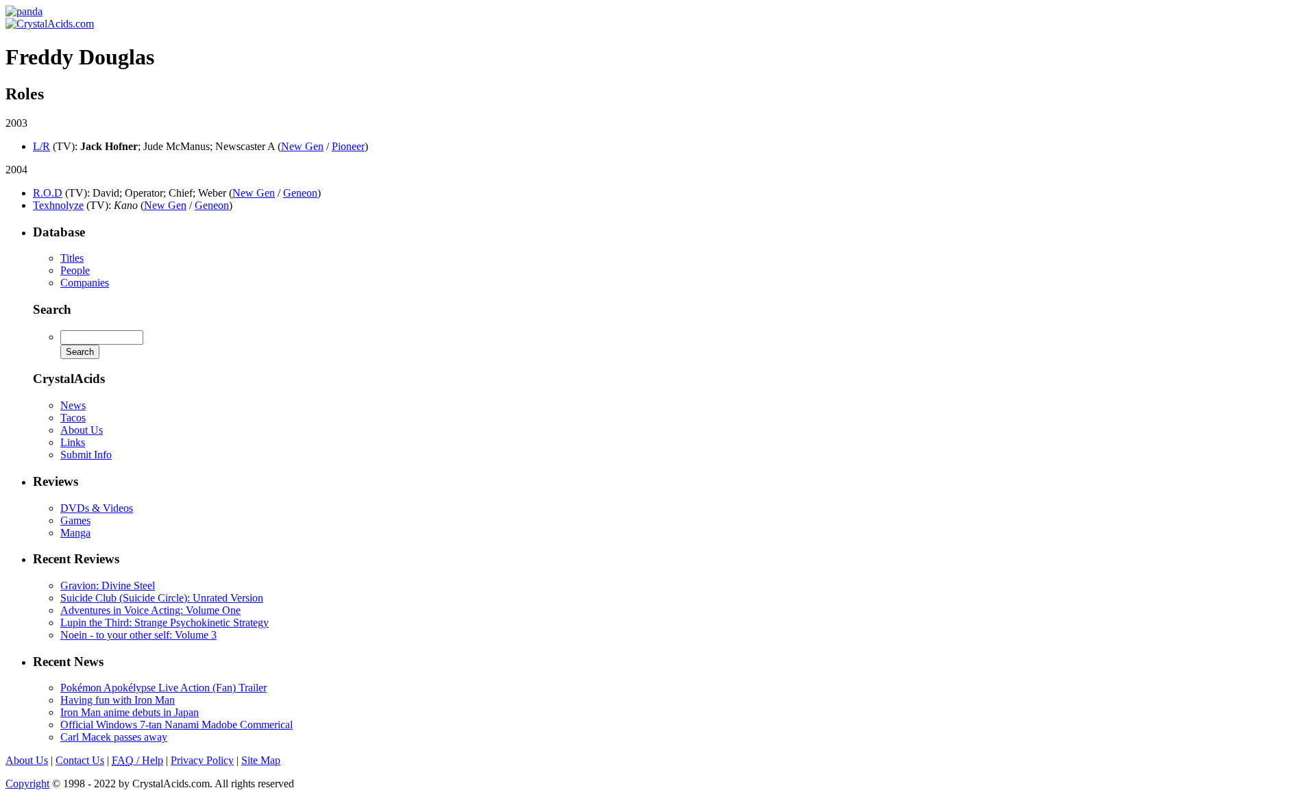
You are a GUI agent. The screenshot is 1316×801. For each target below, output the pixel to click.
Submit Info (86, 454)
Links (72, 442)
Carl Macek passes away (113, 737)
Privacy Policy (202, 760)
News (73, 405)
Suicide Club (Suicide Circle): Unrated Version (161, 598)
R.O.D (47, 193)
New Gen (302, 146)
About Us (81, 430)
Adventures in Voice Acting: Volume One (150, 610)
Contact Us (80, 760)
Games (75, 520)
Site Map (260, 760)
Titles (72, 258)
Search (52, 309)
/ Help (137, 760)
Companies (84, 282)
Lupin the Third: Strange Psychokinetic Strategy (164, 622)
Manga (75, 533)
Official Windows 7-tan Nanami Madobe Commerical (176, 724)
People (75, 270)
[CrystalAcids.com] (23, 11)
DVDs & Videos (96, 508)
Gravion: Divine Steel (107, 585)
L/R (41, 146)
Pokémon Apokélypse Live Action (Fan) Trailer (163, 687)
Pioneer (348, 146)
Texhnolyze (58, 205)
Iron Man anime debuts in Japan (129, 712)
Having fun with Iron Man (117, 700)
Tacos (73, 417)
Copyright (27, 783)
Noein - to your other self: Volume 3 (138, 635)
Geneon (300, 193)
